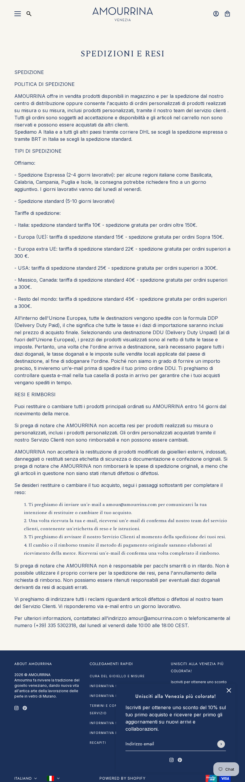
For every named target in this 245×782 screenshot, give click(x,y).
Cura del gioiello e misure (117, 676)
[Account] (216, 13)
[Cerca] (29, 13)
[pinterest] (179, 759)
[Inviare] (221, 744)
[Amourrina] (122, 14)
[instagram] (171, 759)
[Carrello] (227, 13)
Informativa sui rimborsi (115, 686)
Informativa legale (109, 733)
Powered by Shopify (122, 778)
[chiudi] (229, 690)
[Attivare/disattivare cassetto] (17, 13)
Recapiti (98, 742)
